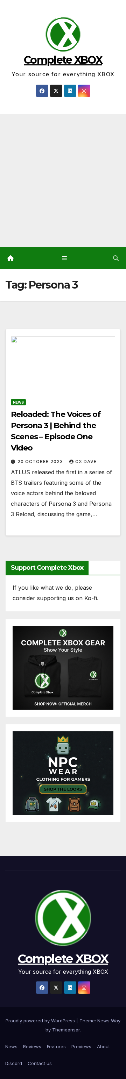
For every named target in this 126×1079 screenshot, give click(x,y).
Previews (81, 1046)
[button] (116, 258)
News (18, 402)
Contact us (40, 1063)
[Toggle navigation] (64, 258)
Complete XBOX (63, 60)
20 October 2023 (41, 461)
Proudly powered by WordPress (41, 1020)
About (103, 1046)
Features (56, 1046)
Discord (13, 1063)
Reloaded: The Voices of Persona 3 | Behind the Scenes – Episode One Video (55, 431)
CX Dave (86, 461)
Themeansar (66, 1029)
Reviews (32, 1046)
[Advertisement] (63, 180)
